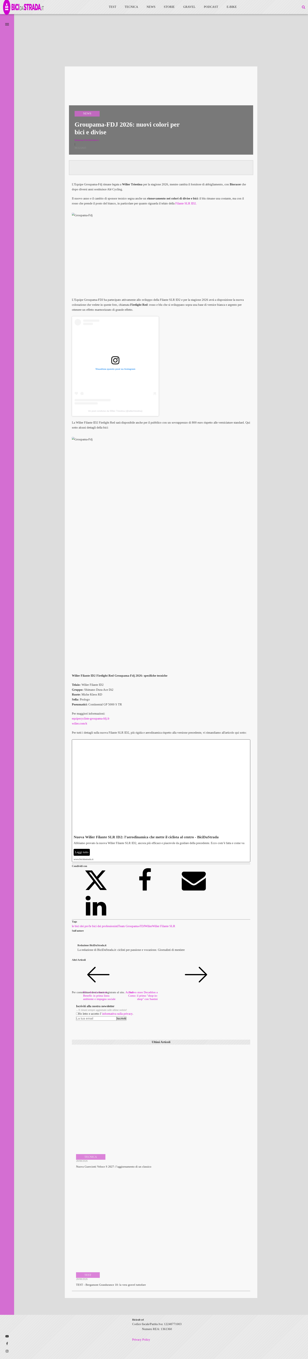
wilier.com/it (79, 723)
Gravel (189, 6)
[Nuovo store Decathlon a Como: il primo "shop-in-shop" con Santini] (145, 988)
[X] (96, 891)
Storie (169, 6)
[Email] (194, 891)
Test (112, 6)
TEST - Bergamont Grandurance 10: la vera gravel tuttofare (111, 1284)
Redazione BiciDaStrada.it (91, 945)
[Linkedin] (96, 916)
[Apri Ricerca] (303, 7)
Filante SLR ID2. (186, 203)
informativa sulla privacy (117, 1013)
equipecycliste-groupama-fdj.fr (90, 718)
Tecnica (131, 6)
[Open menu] (7, 24)
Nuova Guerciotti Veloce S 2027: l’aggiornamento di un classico (113, 1166)
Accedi (129, 992)
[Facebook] (145, 891)
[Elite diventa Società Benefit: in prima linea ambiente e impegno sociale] (96, 988)
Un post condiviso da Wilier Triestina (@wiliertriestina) (115, 411)
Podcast (211, 6)
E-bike (232, 6)
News (151, 6)
